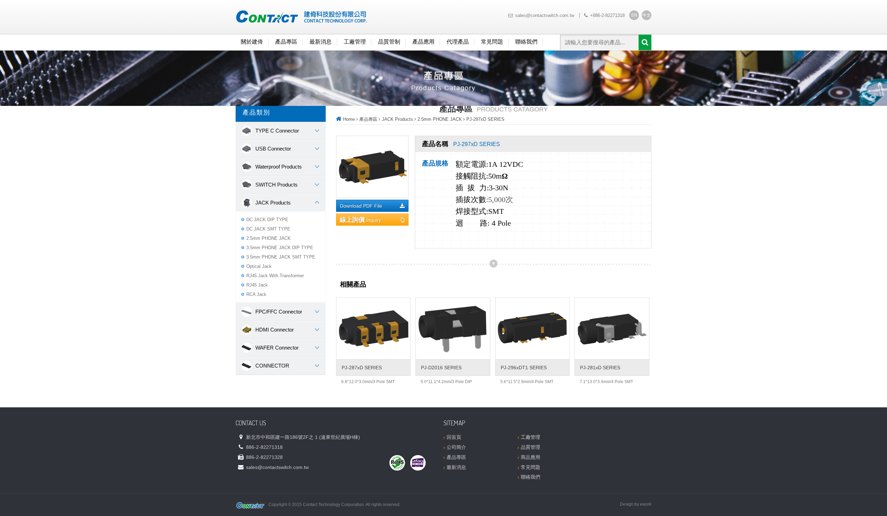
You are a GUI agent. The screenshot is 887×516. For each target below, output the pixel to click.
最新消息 (320, 42)
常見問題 (492, 42)
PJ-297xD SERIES (485, 119)
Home (349, 119)
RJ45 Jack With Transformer (275, 275)
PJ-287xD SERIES (362, 367)
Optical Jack (259, 266)
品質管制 (389, 42)
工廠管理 (355, 42)
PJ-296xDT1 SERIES (524, 367)
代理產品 (458, 42)
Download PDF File (361, 206)
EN (634, 15)
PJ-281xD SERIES (600, 367)
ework (645, 504)
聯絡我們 (526, 42)
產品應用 (423, 42)
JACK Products (397, 119)
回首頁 (454, 437)
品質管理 (530, 447)
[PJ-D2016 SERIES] (453, 328)
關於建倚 (252, 42)
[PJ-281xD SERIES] (612, 328)
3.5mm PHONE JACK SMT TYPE (280, 257)
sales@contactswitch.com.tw (544, 15)
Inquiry (360, 219)
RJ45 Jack (257, 285)
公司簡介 (456, 447)
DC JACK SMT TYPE (268, 229)
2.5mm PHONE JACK (268, 238)
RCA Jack (256, 294)
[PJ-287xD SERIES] (373, 328)
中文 (646, 15)
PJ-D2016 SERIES (441, 367)
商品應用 (530, 457)
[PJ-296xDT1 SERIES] (532, 328)
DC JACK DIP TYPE (267, 219)
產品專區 (286, 42)
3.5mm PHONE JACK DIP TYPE (279, 247)
